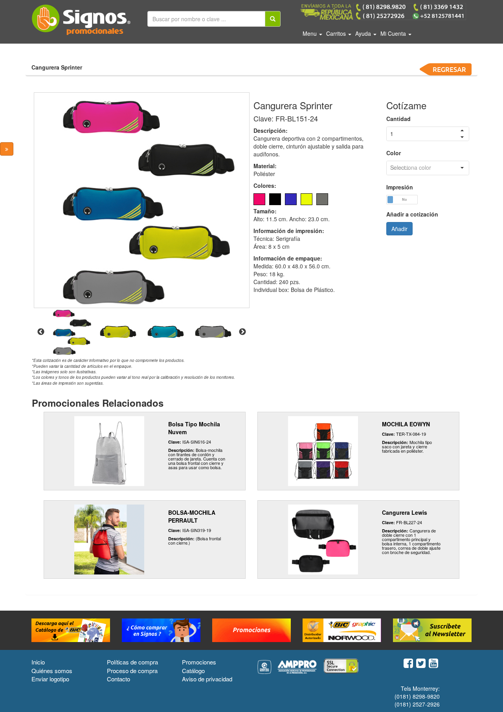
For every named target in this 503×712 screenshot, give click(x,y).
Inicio (38, 662)
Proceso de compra (132, 670)
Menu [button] (310, 33)
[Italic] (273, 19)
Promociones (199, 662)
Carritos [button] (336, 33)
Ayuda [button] (364, 33)
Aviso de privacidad (207, 679)
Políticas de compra (132, 662)
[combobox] (428, 168)
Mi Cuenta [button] (394, 33)
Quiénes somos (51, 670)
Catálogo (193, 670)
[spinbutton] (428, 134)
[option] (142, 200)
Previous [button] (41, 332)
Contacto (118, 679)
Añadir (399, 229)
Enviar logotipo (50, 679)
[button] (462, 168)
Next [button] (242, 332)
